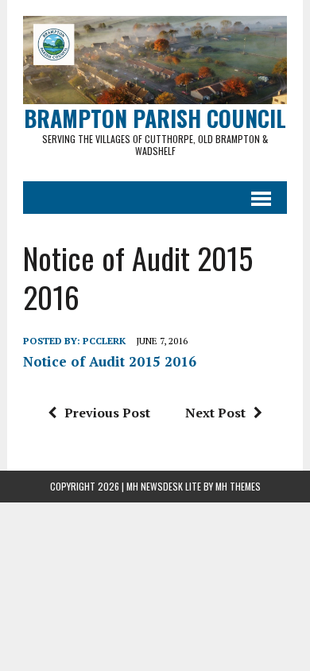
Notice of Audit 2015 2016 (109, 361)
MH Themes (238, 486)
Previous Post (107, 412)
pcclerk (104, 341)
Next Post (215, 412)
